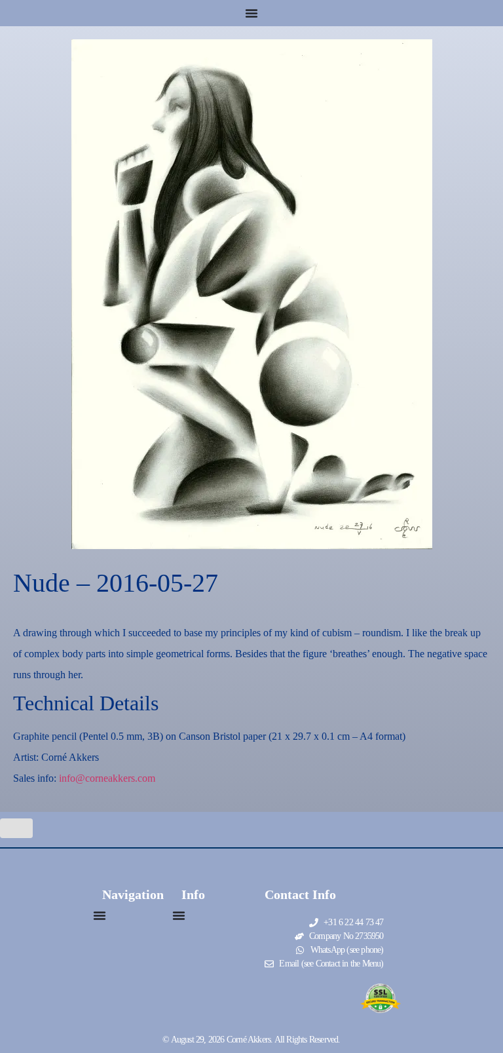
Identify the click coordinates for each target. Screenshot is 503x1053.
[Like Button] (16, 828)
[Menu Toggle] (251, 13)
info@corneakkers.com (107, 778)
